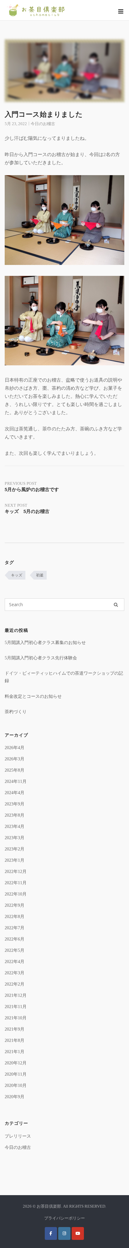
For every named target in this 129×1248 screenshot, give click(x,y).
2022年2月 (14, 984)
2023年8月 (14, 815)
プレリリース (18, 1136)
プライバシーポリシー (64, 1218)
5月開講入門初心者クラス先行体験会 (41, 658)
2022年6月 (14, 939)
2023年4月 (14, 826)
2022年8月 (14, 916)
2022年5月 (14, 950)
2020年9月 (14, 1096)
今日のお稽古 (43, 123)
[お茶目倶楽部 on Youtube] (78, 1233)
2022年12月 (16, 871)
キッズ (16, 575)
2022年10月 (16, 894)
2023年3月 (14, 837)
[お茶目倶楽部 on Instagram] (64, 1233)
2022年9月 (14, 905)
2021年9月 (14, 1029)
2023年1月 (14, 860)
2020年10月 (16, 1085)
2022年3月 (14, 973)
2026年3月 (14, 759)
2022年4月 (14, 961)
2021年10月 (16, 1018)
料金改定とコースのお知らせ (33, 696)
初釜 (40, 575)
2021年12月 (16, 995)
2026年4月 (14, 747)
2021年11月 (16, 1006)
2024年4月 (14, 792)
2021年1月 (14, 1051)
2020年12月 (16, 1063)
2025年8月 (14, 770)
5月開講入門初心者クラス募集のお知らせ (45, 642)
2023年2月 (14, 849)
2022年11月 (16, 882)
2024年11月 (16, 781)
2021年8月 (14, 1040)
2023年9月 (14, 804)
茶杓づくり (16, 711)
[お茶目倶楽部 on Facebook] (51, 1233)
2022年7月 (14, 928)
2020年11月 (16, 1074)
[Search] (115, 604)
